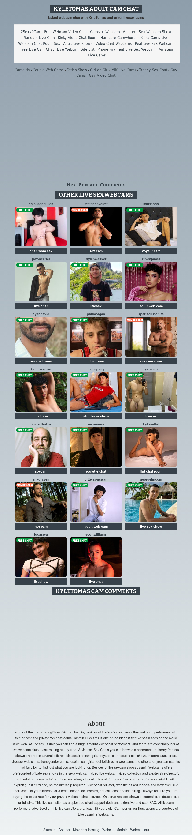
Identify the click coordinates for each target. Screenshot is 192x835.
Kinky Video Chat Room (77, 37)
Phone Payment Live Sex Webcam (127, 49)
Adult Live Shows (77, 43)
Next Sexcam (82, 185)
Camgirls (22, 70)
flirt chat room (151, 471)
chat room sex (41, 250)
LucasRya (41, 534)
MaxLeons (151, 203)
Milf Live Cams (123, 70)
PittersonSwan (96, 479)
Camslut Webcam (105, 32)
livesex (96, 306)
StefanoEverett (96, 203)
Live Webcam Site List (76, 49)
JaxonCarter (41, 258)
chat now (41, 416)
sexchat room (41, 361)
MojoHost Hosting (86, 829)
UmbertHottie (41, 424)
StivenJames (151, 258)
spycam (41, 471)
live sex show (151, 526)
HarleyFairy (96, 369)
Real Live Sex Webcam (154, 43)
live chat (41, 306)
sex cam (96, 250)
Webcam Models (114, 829)
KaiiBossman (41, 369)
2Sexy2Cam (31, 32)
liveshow (41, 581)
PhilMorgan (96, 314)
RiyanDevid (41, 314)
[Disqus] (96, 656)
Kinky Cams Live (154, 37)
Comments (113, 185)
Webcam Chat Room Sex (39, 43)
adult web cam (151, 306)
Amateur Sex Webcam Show (147, 32)
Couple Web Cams (48, 70)
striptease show (96, 416)
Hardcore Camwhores (118, 37)
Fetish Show (77, 70)
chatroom (96, 361)
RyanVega (151, 369)
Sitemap (49, 829)
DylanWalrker (96, 258)
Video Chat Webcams (114, 43)
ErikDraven (41, 479)
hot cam (41, 526)
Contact (64, 829)
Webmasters (139, 829)
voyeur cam (151, 250)
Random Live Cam (39, 37)
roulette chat (96, 471)
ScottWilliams (96, 534)
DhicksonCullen (41, 203)
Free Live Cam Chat (37, 49)
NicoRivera (96, 424)
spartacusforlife (151, 314)
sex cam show (151, 361)
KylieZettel (151, 424)
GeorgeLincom (151, 479)
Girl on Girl (99, 70)
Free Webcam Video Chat (65, 32)
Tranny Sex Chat (153, 70)
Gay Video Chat (102, 75)
